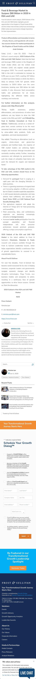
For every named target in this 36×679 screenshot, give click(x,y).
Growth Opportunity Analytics (12, 616)
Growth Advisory (8, 613)
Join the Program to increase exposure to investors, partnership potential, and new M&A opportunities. (18, 475)
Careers (4, 640)
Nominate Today (18, 568)
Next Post (31, 323)
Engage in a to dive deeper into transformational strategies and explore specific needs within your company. (18, 456)
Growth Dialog (22, 593)
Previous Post (6, 323)
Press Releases (25, 377)
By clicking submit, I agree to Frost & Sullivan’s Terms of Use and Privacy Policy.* (17, 528)
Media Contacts (7, 648)
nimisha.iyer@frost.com (11, 314)
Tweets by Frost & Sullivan (11, 413)
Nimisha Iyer (15, 329)
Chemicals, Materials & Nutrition (10, 377)
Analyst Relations (8, 656)
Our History (6, 629)
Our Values (6, 632)
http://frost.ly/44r (17, 106)
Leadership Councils (9, 620)
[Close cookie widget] (34, 661)
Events (4, 609)
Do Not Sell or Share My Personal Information (16, 675)
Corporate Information (9, 636)
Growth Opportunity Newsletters (22, 595)
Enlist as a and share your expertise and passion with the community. (18, 483)
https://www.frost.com (9, 319)
